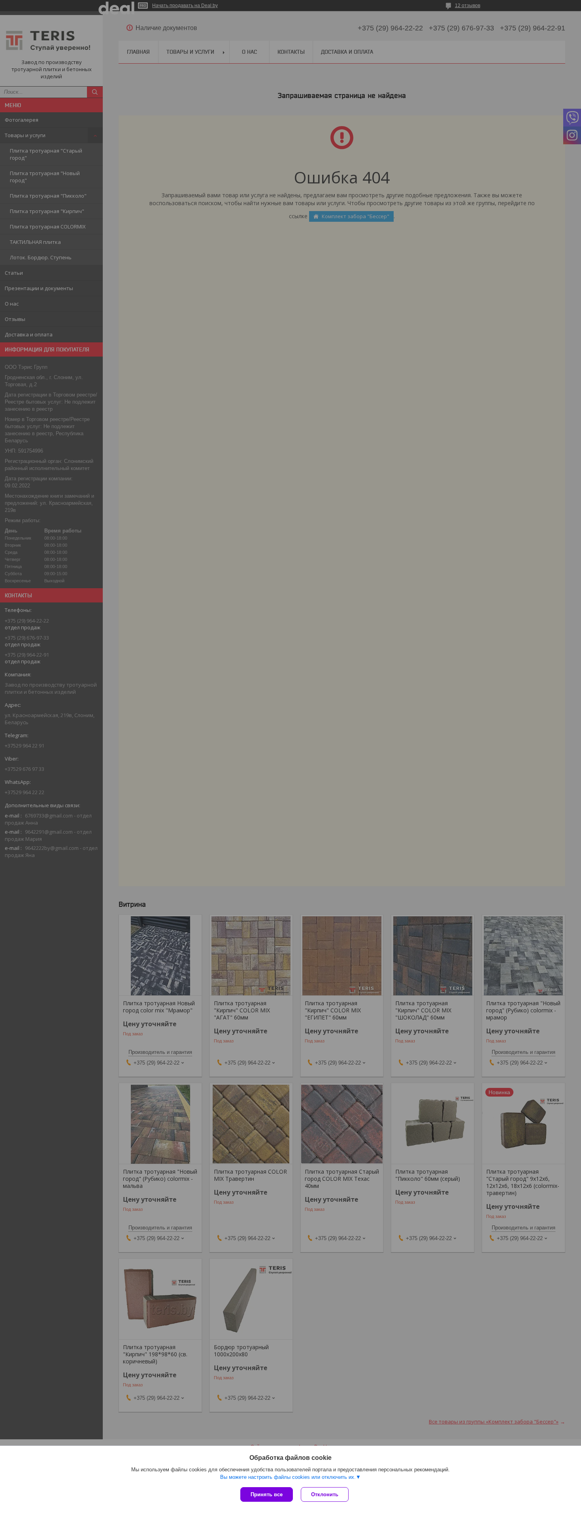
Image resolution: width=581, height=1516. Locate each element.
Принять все (267, 1494)
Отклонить (324, 1494)
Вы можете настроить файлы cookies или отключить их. (288, 1477)
